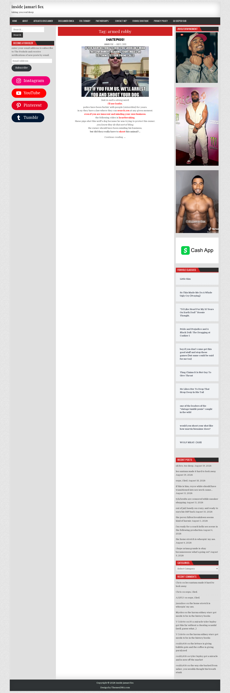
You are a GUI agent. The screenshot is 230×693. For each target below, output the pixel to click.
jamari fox (108, 44)
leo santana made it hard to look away (196, 471)
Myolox (180, 612)
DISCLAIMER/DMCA (66, 21)
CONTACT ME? (121, 21)
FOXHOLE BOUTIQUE (141, 21)
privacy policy (161, 21)
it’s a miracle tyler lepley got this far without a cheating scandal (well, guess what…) (196, 625)
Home (14, 21)
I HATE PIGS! (115, 39)
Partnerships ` (103, 21)
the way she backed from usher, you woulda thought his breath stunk (196, 669)
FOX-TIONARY (84, 21)
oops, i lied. (182, 480)
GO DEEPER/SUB (179, 21)
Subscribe (21, 67)
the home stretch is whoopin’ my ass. (196, 539)
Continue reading (115, 137)
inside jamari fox (27, 6)
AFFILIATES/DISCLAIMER (43, 21)
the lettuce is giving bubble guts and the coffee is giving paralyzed (195, 647)
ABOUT (25, 21)
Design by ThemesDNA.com (115, 687)
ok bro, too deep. (185, 466)
